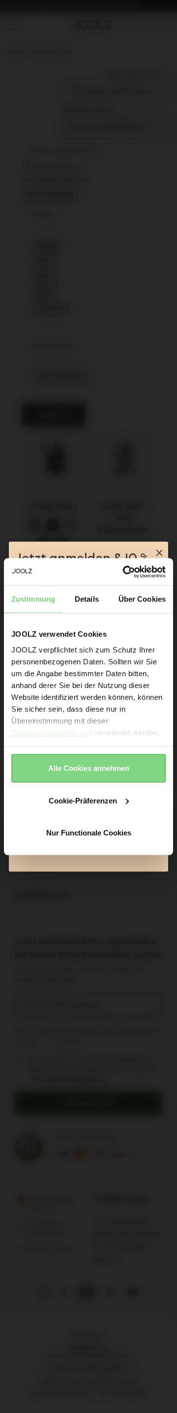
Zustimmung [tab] (33, 599)
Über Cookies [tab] (142, 599)
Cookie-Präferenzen (83, 800)
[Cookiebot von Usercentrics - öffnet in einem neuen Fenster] (125, 571)
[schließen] (159, 553)
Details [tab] (87, 599)
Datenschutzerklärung (51, 732)
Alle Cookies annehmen (88, 768)
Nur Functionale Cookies (88, 833)
